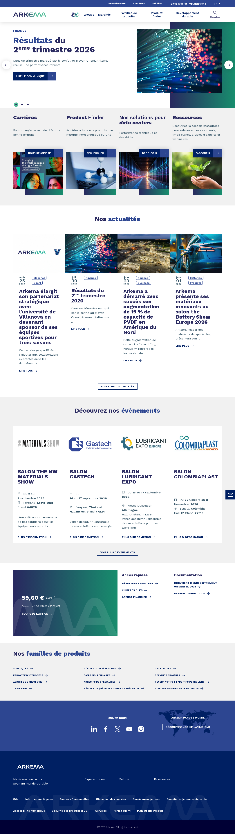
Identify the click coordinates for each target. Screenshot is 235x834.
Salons (124, 779)
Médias (157, 3)
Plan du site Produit (150, 810)
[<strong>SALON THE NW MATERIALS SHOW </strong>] (39, 484)
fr (215, 3)
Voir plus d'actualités (117, 386)
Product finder (157, 14)
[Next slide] (228, 64)
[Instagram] (141, 729)
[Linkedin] (94, 729)
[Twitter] (117, 729)
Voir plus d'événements (117, 552)
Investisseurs (117, 3)
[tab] (16, 104)
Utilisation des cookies (111, 799)
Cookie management (146, 799)
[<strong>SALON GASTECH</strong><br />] (91, 484)
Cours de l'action (35, 613)
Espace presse (95, 779)
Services (101, 810)
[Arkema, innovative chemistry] (30, 771)
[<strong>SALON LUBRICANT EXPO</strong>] (144, 484)
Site (16, 799)
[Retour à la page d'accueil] (29, 14)
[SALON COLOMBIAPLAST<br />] (196, 484)
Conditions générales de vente (187, 799)
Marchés (104, 14)
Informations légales (39, 799)
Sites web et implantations (188, 3)
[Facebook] (106, 729)
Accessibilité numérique (29, 810)
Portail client (121, 810)
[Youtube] (129, 729)
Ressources (162, 779)
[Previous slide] (6, 64)
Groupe (89, 14)
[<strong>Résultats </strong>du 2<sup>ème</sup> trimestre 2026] (117, 58)
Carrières (139, 3)
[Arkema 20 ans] (75, 14)
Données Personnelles (74, 799)
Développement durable (187, 14)
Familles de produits (128, 14)
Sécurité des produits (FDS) (70, 810)
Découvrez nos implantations (188, 726)
